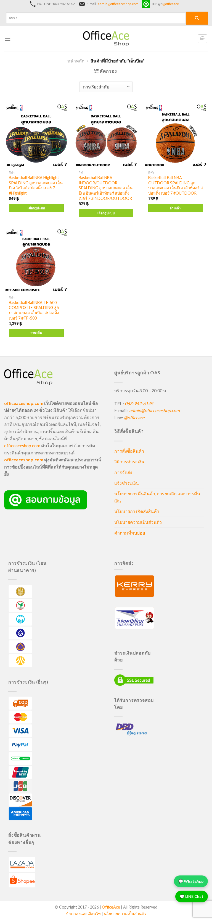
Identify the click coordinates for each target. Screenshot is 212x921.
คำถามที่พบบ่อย (129, 532)
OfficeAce (111, 907)
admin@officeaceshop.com (118, 4)
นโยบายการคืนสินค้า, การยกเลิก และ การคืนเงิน (157, 497)
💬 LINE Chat (191, 896)
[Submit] (197, 18)
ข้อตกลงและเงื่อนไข (83, 913)
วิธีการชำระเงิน (129, 461)
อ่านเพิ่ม (176, 208)
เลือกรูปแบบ (36, 208)
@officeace (170, 4)
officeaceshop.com (22, 445)
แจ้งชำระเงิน (126, 483)
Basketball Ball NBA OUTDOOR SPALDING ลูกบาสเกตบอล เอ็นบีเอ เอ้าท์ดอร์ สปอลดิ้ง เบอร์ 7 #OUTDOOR (175, 185)
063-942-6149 (139, 403)
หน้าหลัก (75, 60)
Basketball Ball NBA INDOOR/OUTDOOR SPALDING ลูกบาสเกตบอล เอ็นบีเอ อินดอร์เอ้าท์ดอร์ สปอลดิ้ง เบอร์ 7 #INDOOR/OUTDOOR (105, 188)
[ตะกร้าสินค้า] (203, 38)
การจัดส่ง (123, 472)
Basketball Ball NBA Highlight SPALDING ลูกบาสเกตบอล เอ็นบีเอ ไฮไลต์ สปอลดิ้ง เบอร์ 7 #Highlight (36, 185)
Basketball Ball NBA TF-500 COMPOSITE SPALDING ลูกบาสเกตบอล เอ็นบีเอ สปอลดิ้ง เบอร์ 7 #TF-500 (34, 310)
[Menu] (7, 38)
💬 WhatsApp (190, 881)
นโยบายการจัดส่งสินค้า (136, 511)
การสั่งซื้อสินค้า (129, 451)
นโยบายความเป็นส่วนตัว (138, 522)
